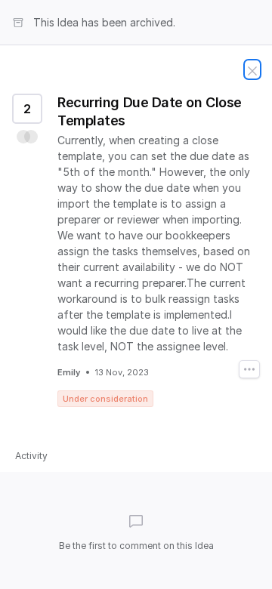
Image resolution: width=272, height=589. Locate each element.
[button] (28, 136)
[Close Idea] (252, 69)
